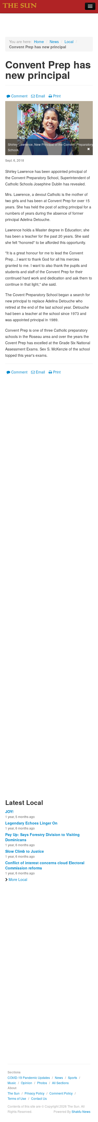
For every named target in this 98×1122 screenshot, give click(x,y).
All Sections (60, 1082)
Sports (72, 1077)
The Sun (14, 1093)
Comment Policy (61, 1093)
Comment (19, 95)
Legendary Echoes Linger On (31, 823)
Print (57, 95)
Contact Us (39, 1098)
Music (12, 1082)
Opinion (26, 1082)
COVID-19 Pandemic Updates (29, 1077)
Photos (42, 1082)
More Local (18, 879)
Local (69, 41)
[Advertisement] (49, 589)
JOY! (9, 811)
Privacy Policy (34, 1093)
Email (40, 95)
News (54, 41)
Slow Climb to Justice (24, 851)
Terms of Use (17, 1098)
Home (39, 41)
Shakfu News (81, 1111)
